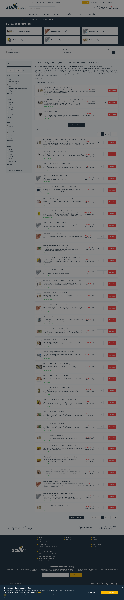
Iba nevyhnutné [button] (90, 592)
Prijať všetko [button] (110, 592)
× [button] (122, 587)
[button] (41, 598)
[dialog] (62, 592)
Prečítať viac (38, 592)
